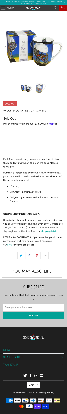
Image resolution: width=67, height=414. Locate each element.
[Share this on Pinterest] (37, 255)
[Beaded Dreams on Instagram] (36, 376)
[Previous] (5, 47)
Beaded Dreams (27, 392)
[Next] (61, 47)
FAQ (9, 244)
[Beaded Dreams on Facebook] (30, 376)
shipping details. (49, 231)
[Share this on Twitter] (20, 255)
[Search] (55, 8)
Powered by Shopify (45, 392)
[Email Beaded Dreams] (41, 376)
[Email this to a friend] (45, 255)
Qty (5, 130)
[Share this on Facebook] (29, 255)
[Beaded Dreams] (33, 8)
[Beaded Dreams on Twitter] (25, 376)
